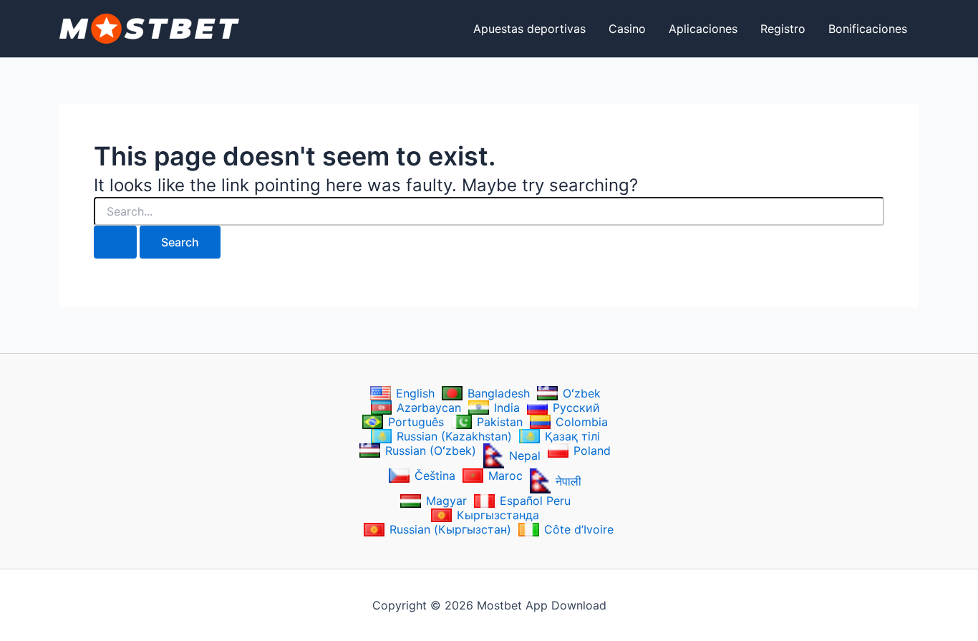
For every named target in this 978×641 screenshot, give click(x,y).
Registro (782, 28)
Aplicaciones (703, 28)
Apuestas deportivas (529, 28)
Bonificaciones (867, 28)
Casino (627, 28)
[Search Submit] (115, 242)
